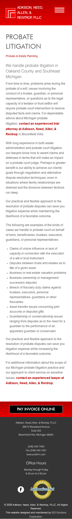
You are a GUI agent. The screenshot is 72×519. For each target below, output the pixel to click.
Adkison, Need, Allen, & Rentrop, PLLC (30, 12)
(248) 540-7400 (36, 446)
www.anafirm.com (36, 454)
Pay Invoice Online (36, 409)
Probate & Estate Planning (22, 56)
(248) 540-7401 (38, 450)
